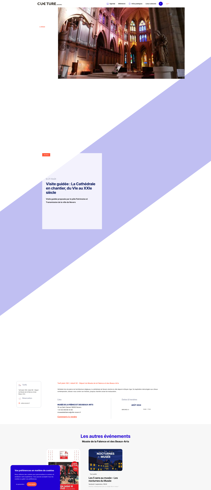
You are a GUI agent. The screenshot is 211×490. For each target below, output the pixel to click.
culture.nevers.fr (25, 403)
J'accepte (31, 484)
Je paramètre (20, 484)
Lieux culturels (151, 4)
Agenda (112, 4)
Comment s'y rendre (67, 417)
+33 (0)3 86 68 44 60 (65, 410)
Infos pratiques (137, 4)
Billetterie (121, 4)
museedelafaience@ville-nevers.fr (69, 412)
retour (43, 26)
